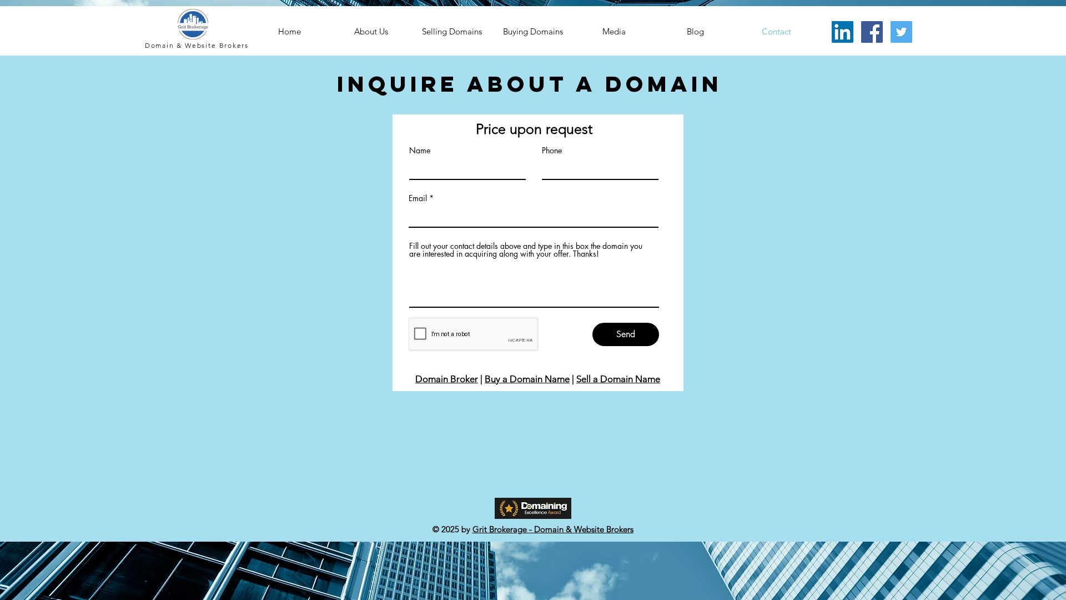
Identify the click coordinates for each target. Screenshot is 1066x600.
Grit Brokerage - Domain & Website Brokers (552, 529)
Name (419, 150)
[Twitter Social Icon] (901, 32)
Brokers (234, 45)
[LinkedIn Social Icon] (842, 32)
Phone (552, 150)
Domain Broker (446, 378)
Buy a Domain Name (527, 378)
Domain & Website (182, 45)
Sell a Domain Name (618, 378)
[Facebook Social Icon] (872, 32)
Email (418, 198)
